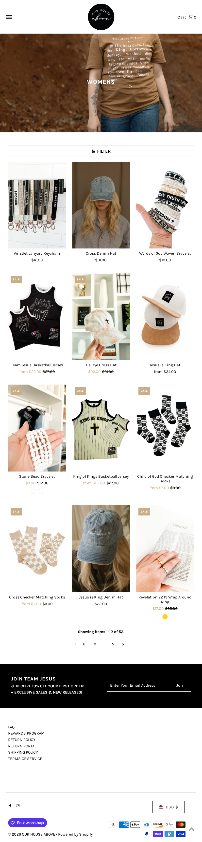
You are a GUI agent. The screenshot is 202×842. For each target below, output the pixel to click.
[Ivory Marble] (40, 491)
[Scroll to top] (191, 829)
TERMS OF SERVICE (25, 758)
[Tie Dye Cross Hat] (101, 316)
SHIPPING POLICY (23, 752)
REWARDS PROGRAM (26, 733)
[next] (123, 644)
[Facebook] (9, 806)
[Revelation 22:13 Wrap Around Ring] (165, 548)
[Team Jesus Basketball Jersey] (37, 316)
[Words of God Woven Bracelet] (165, 205)
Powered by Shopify (75, 834)
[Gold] (165, 616)
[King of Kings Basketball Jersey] (101, 428)
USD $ (172, 807)
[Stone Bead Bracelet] (37, 428)
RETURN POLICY (21, 739)
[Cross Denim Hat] (101, 205)
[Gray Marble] (33, 491)
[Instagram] (17, 806)
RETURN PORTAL (22, 746)
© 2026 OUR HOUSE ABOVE (32, 834)
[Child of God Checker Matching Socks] (165, 428)
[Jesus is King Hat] (165, 316)
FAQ (11, 727)
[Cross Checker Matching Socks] (37, 548)
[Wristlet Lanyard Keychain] (37, 205)
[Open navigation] (44, 17)
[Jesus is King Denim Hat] (101, 548)
